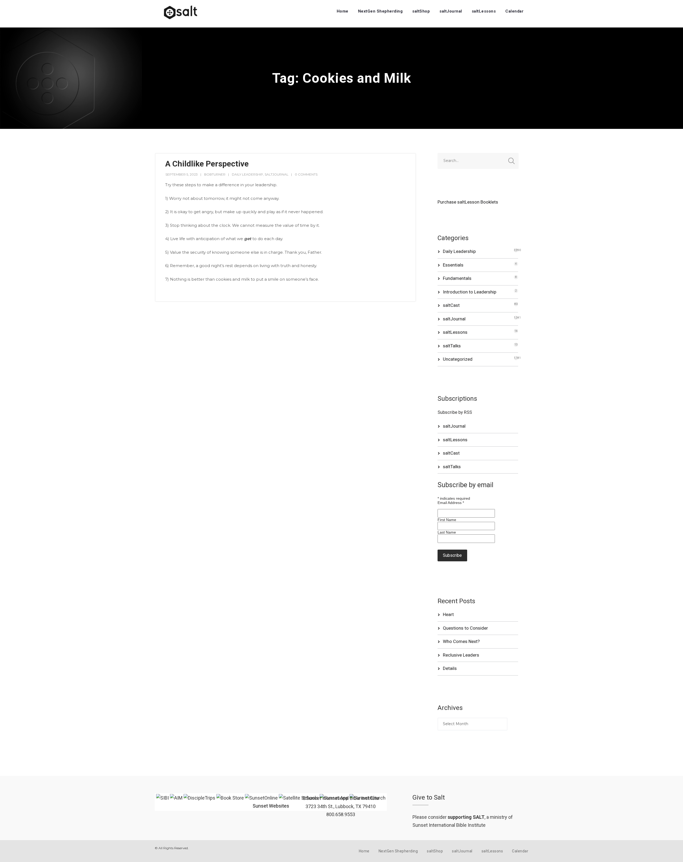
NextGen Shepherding (380, 11)
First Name (447, 520)
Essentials (453, 265)
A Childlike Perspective (207, 163)
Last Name (447, 532)
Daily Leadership (247, 174)
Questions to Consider (465, 628)
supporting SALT (466, 817)
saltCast (451, 305)
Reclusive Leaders (461, 655)
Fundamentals (457, 278)
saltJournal (450, 11)
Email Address (451, 502)
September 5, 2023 (181, 174)
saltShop (421, 11)
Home (342, 11)
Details (450, 668)
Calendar (514, 11)
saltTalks (452, 345)
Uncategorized (457, 359)
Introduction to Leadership (469, 292)
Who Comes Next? (461, 641)
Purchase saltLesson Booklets (468, 202)
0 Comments (306, 174)
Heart (448, 614)
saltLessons (484, 11)
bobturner (214, 174)
